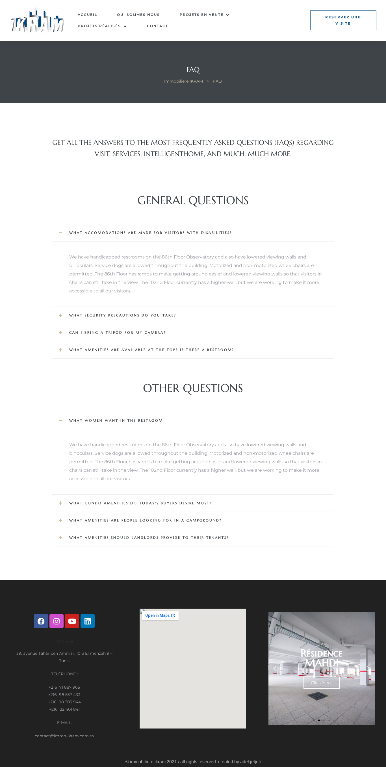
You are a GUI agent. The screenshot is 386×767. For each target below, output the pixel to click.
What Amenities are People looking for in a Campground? (145, 520)
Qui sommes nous (138, 14)
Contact (157, 26)
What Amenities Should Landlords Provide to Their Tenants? (149, 537)
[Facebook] (41, 621)
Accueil (87, 14)
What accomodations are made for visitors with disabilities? (150, 232)
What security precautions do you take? (122, 315)
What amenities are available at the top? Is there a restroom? (151, 350)
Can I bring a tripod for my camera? (117, 332)
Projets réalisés (99, 26)
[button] (343, 20)
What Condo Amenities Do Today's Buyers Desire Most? (140, 503)
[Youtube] (72, 621)
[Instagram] (56, 621)
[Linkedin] (88, 621)
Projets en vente (202, 14)
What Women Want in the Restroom (116, 420)
